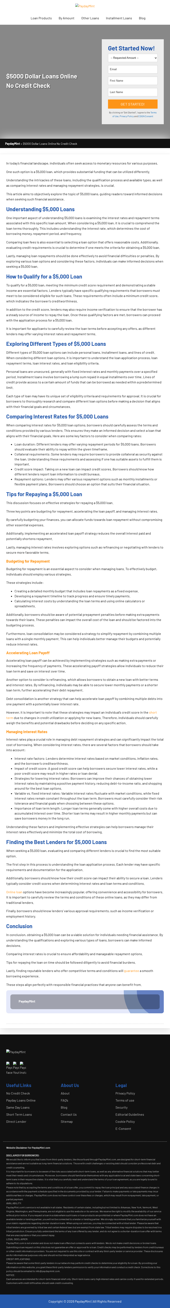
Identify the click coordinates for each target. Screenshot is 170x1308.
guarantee (131, 971)
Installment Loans (119, 18)
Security (121, 1107)
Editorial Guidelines (129, 1114)
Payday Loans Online (21, 1100)
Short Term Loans (19, 1114)
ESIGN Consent (145, 116)
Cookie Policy (125, 1121)
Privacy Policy (127, 116)
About (65, 1093)
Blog (142, 18)
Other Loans (90, 18)
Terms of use (124, 1100)
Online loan (14, 892)
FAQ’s (64, 1100)
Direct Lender (16, 1121)
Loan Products (41, 18)
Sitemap (67, 1121)
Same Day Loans (18, 1107)
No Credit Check (18, 1093)
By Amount (66, 18)
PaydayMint (27, 1001)
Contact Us (69, 1114)
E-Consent (123, 1128)
